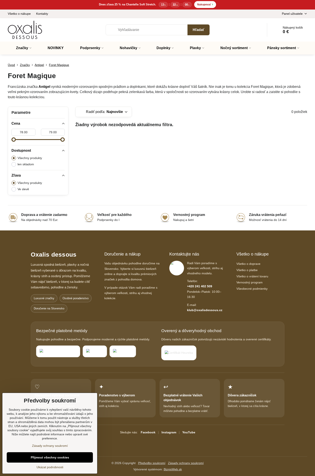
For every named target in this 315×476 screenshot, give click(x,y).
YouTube (188, 432)
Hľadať (198, 30)
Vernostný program (249, 282)
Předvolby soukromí (151, 463)
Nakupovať (205, 4)
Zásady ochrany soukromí (186, 463)
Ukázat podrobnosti (50, 467)
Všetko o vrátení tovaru (252, 276)
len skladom (26, 164)
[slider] (13, 139)
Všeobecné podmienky (252, 288)
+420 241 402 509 (199, 286)
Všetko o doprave (248, 263)
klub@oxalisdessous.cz (204, 310)
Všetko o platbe (247, 270)
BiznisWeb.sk (173, 469)
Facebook (148, 432)
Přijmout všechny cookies (50, 457)
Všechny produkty (30, 158)
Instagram (169, 432)
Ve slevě (23, 189)
